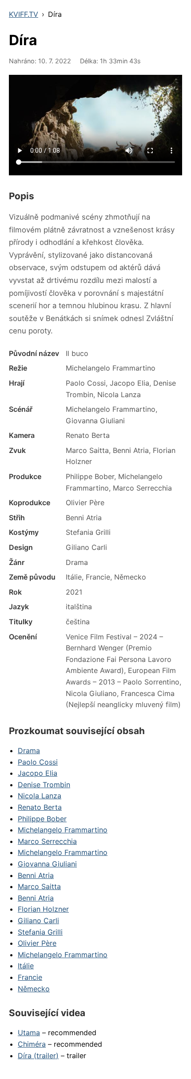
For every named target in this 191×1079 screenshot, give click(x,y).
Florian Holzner (43, 909)
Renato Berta (40, 807)
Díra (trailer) (38, 1055)
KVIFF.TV (23, 14)
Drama (29, 750)
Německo (34, 988)
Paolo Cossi (38, 762)
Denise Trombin (44, 784)
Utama (29, 1032)
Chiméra (32, 1044)
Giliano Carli (38, 920)
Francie (30, 977)
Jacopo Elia (37, 773)
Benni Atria (36, 875)
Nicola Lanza (39, 795)
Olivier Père (37, 943)
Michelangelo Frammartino (62, 829)
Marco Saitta (39, 886)
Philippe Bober (42, 818)
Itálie (26, 965)
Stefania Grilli (40, 932)
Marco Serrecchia (47, 841)
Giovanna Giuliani (47, 863)
